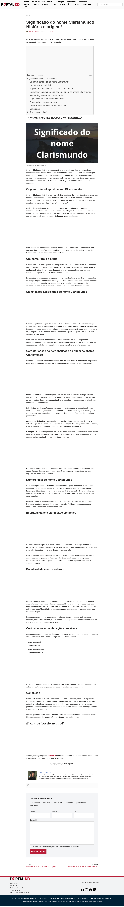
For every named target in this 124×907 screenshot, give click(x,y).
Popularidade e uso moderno (43, 102)
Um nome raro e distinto (41, 85)
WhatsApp (87, 4)
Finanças (26, 4)
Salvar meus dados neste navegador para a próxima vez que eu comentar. (55, 847)
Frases (36, 4)
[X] (94, 891)
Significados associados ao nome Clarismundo (51, 88)
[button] (70, 4)
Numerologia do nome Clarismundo (46, 95)
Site (75, 811)
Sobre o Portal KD (16, 885)
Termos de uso (15, 890)
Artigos (26, 2)
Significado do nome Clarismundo (42, 79)
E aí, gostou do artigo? (37, 112)
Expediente (14, 883)
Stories (26, 7)
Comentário (34, 820)
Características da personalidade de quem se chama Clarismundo (61, 92)
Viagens (77, 4)
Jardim (53, 4)
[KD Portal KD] (10, 4)
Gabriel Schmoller (34, 31)
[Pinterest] (90, 891)
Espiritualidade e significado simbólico (47, 99)
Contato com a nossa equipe (19, 892)
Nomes (31, 16)
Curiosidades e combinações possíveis (48, 105)
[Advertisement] (59, 60)
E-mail (54, 811)
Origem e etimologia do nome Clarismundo (50, 82)
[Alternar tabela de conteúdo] (90, 75)
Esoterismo (71, 2)
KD (27, 16)
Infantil (44, 4)
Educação (60, 2)
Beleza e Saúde (38, 2)
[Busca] (121, 4)
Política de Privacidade (17, 888)
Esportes (83, 2)
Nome (32, 811)
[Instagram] (28, 785)
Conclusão (35, 109)
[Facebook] (82, 891)
